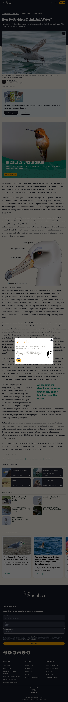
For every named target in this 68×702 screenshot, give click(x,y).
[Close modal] (51, 340)
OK (19, 360)
